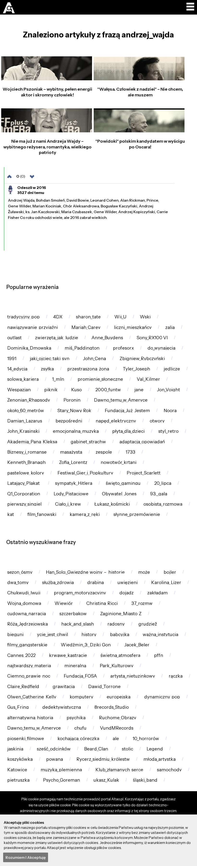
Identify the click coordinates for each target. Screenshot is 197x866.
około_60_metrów (25, 410)
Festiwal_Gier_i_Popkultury (85, 473)
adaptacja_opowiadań (142, 442)
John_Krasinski (23, 431)
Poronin (71, 400)
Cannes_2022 (21, 655)
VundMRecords (116, 728)
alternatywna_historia (30, 717)
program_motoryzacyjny (80, 593)
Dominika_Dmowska (29, 348)
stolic (127, 749)
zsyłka (47, 369)
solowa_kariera (23, 379)
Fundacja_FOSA (80, 676)
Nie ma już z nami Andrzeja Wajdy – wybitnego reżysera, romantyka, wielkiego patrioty (47, 147)
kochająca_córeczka (78, 738)
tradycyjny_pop (23, 317)
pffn (158, 655)
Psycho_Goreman (61, 780)
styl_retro (168, 431)
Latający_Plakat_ (24, 483)
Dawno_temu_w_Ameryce (121, 400)
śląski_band (145, 780)
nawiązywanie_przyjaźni (32, 327)
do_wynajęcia (161, 348)
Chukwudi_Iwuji (23, 593)
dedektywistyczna (61, 707)
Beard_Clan (96, 749)
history (88, 634)
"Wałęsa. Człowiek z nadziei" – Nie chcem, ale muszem (140, 92)
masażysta (71, 452)
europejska (118, 697)
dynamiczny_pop (162, 697)
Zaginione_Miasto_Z (121, 613)
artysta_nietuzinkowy (132, 676)
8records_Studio (111, 707)
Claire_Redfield (23, 686)
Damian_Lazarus (24, 421)
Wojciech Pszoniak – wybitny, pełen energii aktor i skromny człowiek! (47, 92)
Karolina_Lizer (166, 582)
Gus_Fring (18, 707)
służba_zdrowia (58, 582)
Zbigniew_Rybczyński (142, 358)
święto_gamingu (123, 483)
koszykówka (20, 759)
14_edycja (17, 369)
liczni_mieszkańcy (133, 327)
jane (138, 389)
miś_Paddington (82, 348)
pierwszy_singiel (24, 504)
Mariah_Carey (85, 327)
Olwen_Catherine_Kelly (31, 697)
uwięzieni (127, 582)
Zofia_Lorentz (73, 462)
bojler (170, 572)
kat (10, 514)
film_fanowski (41, 514)
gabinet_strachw (88, 442)
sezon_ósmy (19, 572)
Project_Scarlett (143, 473)
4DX (57, 317)
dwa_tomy (18, 582)
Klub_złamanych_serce (119, 769)
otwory (157, 421)
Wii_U (120, 317)
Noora (170, 410)
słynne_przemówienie (136, 514)
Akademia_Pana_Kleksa (32, 442)
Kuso (76, 389)
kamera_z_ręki (85, 514)
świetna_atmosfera (120, 655)
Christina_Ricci (102, 603)
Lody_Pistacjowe (71, 494)
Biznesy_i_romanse (27, 452)
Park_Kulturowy (116, 665)
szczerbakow (73, 613)
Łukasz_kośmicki (112, 504)
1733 (130, 452)
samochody (169, 769)
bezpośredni (68, 421)
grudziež (147, 624)
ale (116, 738)
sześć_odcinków (54, 749)
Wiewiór (64, 603)
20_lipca (162, 483)
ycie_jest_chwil (52, 634)
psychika (76, 717)
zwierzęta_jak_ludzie (56, 337)
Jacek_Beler (136, 645)
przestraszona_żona (88, 369)
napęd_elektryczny (116, 421)
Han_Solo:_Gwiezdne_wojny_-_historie (85, 572)
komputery (81, 697)
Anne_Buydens (107, 337)
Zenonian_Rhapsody (28, 400)
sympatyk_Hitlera (73, 483)
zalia (170, 327)
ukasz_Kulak (106, 780)
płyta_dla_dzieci (128, 431)
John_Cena (94, 358)
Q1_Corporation (23, 494)
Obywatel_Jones (119, 494)
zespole (104, 452)
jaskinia (15, 749)
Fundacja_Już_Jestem (127, 410)
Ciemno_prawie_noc (28, 676)
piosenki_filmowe (25, 738)
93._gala (158, 494)
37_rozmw (142, 603)
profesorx (123, 348)
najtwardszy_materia (29, 665)
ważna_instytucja (160, 634)
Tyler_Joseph (136, 369)
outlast (14, 337)
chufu (80, 728)
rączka (176, 676)
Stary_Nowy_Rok (74, 410)
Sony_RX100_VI (152, 337)
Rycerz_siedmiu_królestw (103, 759)
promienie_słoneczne (100, 379)
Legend (155, 749)
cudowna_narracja (26, 613)
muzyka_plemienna (61, 769)
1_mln (58, 379)
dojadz (126, 593)
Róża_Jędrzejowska (27, 624)
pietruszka (18, 780)
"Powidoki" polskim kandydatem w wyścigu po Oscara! (140, 144)
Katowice (17, 769)
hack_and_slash (77, 624)
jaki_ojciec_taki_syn (49, 358)
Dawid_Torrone (104, 686)
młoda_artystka (159, 759)
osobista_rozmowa (162, 504)
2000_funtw (108, 389)
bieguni (15, 634)
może (144, 572)
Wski (145, 317)
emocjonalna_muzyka (76, 431)
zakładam (157, 593)
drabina (95, 582)
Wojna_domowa (24, 603)
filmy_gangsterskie (27, 645)
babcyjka (119, 634)
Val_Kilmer (148, 379)
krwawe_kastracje (68, 655)
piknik (51, 389)
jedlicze (172, 369)
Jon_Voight (168, 389)
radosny (116, 624)
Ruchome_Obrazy (117, 717)
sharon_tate (88, 317)
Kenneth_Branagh (26, 462)
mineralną (75, 665)
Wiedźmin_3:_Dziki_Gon (86, 645)
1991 (11, 358)
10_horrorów (146, 738)
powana (54, 759)
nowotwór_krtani (118, 462)
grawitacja (64, 686)
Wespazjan (19, 389)
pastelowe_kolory (25, 473)
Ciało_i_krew (68, 504)
